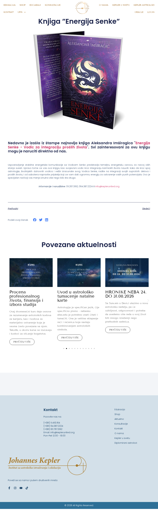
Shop (22, 5)
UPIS (20, 12)
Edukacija (10, 5)
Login (150, 12)
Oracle (139, 12)
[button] (35, 220)
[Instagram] (15, 488)
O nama (103, 5)
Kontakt (9, 12)
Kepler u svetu (121, 5)
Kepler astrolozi (144, 5)
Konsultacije (52, 5)
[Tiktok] (26, 488)
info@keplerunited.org (107, 186)
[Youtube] (21, 488)
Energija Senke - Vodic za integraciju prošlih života (79, 145)
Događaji (35, 5)
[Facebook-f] (9, 488)
